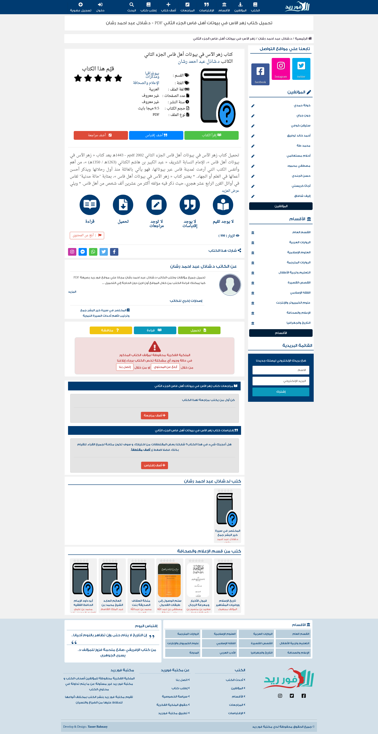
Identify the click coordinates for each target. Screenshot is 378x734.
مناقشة (107, 330)
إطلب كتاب (148, 10)
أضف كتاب (168, 10)
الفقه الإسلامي (300, 292)
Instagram (281, 76)
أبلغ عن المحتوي (165, 367)
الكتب (255, 10)
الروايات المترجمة (298, 262)
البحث (131, 10)
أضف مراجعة (97, 135)
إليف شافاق (302, 196)
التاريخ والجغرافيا (298, 323)
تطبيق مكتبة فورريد (173, 713)
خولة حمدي (302, 105)
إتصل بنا (125, 367)
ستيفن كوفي (300, 125)
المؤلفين (240, 10)
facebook (260, 82)
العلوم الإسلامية (298, 252)
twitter (301, 76)
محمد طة (303, 145)
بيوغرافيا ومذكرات (152, 75)
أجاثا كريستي (301, 186)
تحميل (196, 330)
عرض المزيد (230, 191)
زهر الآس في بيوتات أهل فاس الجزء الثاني (224, 38)
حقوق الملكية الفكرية (172, 705)
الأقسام (224, 10)
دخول (100, 10)
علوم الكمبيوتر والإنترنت (293, 303)
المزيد (72, 292)
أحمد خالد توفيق (298, 135)
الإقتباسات (206, 10)
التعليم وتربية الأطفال (294, 272)
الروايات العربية (299, 242)
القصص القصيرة (299, 282)
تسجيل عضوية (80, 10)
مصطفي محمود (298, 166)
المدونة (194, 653)
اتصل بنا (182, 680)
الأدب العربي (228, 653)
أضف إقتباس (154, 135)
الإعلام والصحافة (146, 83)
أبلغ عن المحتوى (84, 235)
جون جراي (303, 115)
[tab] (221, 209)
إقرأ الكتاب (209, 135)
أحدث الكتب (235, 680)
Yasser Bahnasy (98, 727)
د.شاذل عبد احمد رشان (275, 38)
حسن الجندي (301, 176)
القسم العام (301, 232)
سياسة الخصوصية (175, 696)
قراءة (151, 330)
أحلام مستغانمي (298, 156)
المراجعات (187, 10)
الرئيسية (301, 38)
